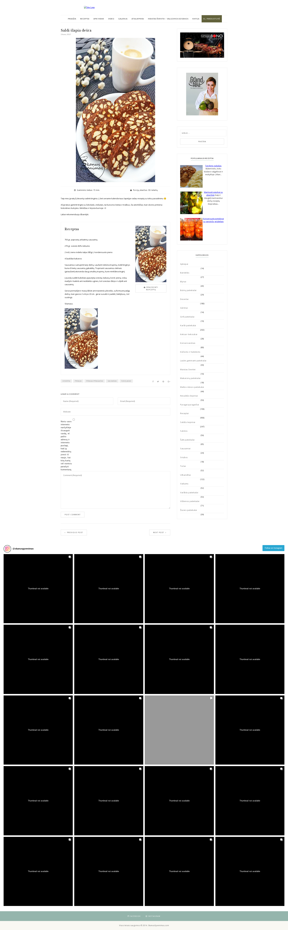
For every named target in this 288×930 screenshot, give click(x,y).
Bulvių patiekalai (188, 290)
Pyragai (78, 381)
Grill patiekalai (187, 316)
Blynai (183, 281)
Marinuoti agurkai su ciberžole (213, 194)
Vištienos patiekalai (189, 501)
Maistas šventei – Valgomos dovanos (168, 19)
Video (111, 19)
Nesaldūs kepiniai (189, 395)
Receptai (84, 19)
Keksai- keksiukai (188, 334)
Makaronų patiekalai (190, 378)
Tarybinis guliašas (213, 165)
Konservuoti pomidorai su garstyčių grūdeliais (213, 220)
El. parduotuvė (211, 19)
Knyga (195, 19)
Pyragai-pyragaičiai (94, 381)
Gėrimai (184, 307)
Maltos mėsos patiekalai (192, 387)
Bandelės (184, 272)
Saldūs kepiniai (187, 422)
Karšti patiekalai (188, 325)
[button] (38, 588)
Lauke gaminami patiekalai (193, 360)
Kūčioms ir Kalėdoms (190, 352)
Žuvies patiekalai (188, 510)
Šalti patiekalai (187, 439)
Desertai (66, 381)
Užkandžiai (185, 475)
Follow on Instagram (273, 548)
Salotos (184, 431)
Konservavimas (187, 343)
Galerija (123, 19)
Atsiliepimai (138, 19)
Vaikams (184, 483)
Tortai (183, 466)
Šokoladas (126, 381)
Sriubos (184, 457)
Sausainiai (112, 381)
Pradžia (72, 19)
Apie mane (98, 19)
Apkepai (184, 264)
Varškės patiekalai (189, 492)
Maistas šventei (188, 369)
